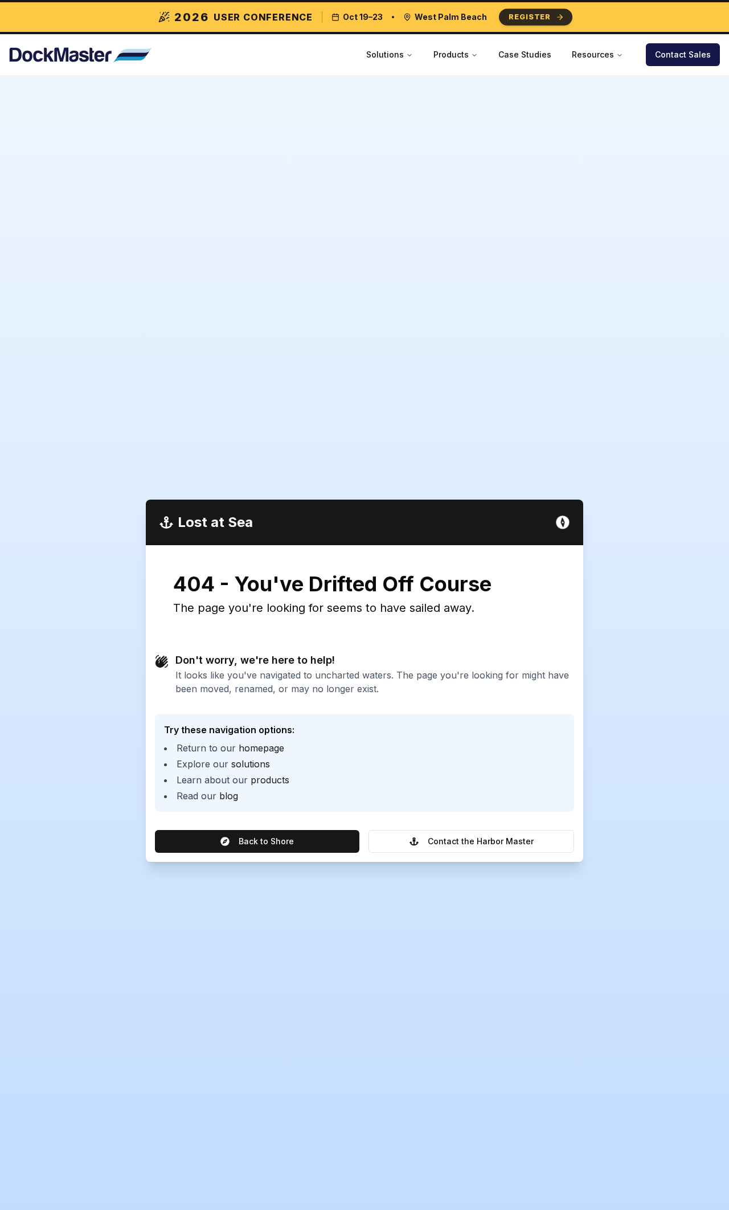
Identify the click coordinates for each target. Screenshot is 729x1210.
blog (228, 796)
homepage (261, 748)
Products (451, 54)
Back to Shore (266, 841)
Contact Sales (683, 54)
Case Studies (524, 54)
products (270, 780)
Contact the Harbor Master (481, 841)
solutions (250, 764)
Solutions (385, 54)
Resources (593, 54)
